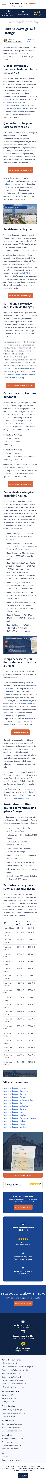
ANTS (25, 273)
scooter (6, 108)
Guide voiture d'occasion (12, 1424)
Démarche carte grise (10, 1363)
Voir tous (20, 1186)
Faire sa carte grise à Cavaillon (15, 1094)
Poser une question (30, 40)
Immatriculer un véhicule (12, 1373)
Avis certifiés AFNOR (11, 1186)
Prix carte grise (11, 22)
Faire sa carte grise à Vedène (14, 1121)
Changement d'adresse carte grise (15, 1370)
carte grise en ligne (16, 6)
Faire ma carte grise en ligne (20, 170)
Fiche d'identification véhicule (14, 1383)
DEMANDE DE (23, 3)
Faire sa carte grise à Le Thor (14, 1127)
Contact (5, 1456)
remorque (21, 108)
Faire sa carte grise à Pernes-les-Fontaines (19, 1118)
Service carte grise (9, 1398)
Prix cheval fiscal (8, 1416)
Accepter (23, 1475)
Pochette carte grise (10, 1448)
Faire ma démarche (20, 732)
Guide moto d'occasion (11, 1427)
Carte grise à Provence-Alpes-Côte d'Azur (24, 22)
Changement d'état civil (11, 1377)
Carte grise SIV (7, 1395)
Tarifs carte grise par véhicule (13, 1412)
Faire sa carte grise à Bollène (14, 1109)
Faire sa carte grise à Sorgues (14, 1103)
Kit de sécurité (7, 1442)
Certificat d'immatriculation (13, 1380)
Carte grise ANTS (8, 1401)
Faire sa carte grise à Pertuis (14, 1097)
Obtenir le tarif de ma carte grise (20, 385)
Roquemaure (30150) (21, 798)
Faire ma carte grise (23, 1175)
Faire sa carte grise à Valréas (14, 1124)
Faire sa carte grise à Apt (13, 1112)
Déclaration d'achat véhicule (13, 1387)
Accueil (5, 22)
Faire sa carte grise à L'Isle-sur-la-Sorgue (19, 1100)
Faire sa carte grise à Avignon (14, 1088)
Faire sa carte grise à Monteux (15, 1115)
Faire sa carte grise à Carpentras (15, 1091)
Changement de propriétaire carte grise (17, 1366)
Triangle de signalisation (11, 1445)
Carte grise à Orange (37, 22)
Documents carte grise (11, 1460)
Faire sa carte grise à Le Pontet (15, 1106)
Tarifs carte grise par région (12, 1409)
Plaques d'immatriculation (12, 1438)
